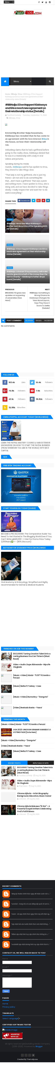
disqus (39, 320)
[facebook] (39, 2)
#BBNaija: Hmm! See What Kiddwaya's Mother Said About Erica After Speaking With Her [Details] (27, 226)
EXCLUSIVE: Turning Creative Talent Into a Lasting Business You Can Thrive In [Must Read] (31, 656)
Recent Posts (14, 763)
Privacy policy (8, 1007)
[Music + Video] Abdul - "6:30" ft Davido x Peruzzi (31, 676)
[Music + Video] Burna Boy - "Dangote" (30, 696)
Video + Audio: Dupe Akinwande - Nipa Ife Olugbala (31, 665)
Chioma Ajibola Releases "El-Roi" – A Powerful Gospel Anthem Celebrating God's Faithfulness (34, 809)
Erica (20, 94)
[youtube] (46, 2)
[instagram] (49, 2)
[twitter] (42, 2)
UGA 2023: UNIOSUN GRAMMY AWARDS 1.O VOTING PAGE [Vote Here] (32, 731)
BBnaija (14, 94)
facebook (48, 320)
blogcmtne (16, 891)
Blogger (39, 1046)
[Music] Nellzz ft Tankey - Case (27, 686)
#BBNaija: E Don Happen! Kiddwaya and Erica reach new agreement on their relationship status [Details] (27, 251)
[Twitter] (29, 1055)
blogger (29, 320)
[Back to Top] (33, 1055)
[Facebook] (22, 1055)
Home (7, 94)
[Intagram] (26, 1055)
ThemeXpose (32, 1059)
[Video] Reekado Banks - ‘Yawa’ (27, 707)
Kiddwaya (17, 166)
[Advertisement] (27, 47)
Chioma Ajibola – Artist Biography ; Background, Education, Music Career (34, 794)
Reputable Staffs (41, 763)
